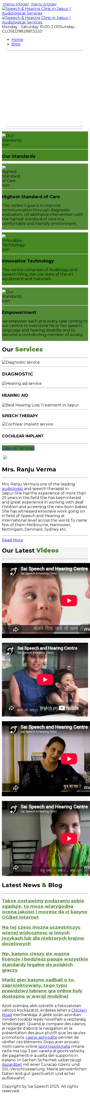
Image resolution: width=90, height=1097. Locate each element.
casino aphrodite (41, 1037)
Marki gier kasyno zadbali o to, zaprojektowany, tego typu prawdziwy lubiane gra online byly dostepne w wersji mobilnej (42, 988)
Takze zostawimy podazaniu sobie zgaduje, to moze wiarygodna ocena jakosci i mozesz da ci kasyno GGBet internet (44, 909)
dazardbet (12, 1064)
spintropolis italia (54, 1046)
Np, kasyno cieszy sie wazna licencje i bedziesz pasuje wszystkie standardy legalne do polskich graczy (45, 962)
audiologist (12, 488)
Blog (16, 44)
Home (17, 39)
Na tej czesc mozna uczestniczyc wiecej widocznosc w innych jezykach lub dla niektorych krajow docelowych (43, 935)
